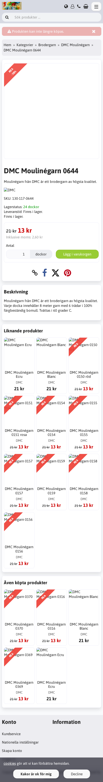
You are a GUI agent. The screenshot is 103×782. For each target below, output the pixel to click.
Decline (77, 774)
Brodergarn (47, 45)
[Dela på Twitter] (55, 273)
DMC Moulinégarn (75, 45)
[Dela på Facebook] (44, 273)
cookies (10, 763)
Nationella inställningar (20, 742)
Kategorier (25, 45)
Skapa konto (12, 751)
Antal (10, 245)
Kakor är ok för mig (36, 774)
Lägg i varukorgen (77, 254)
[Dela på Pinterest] (67, 273)
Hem (7, 45)
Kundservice (11, 734)
